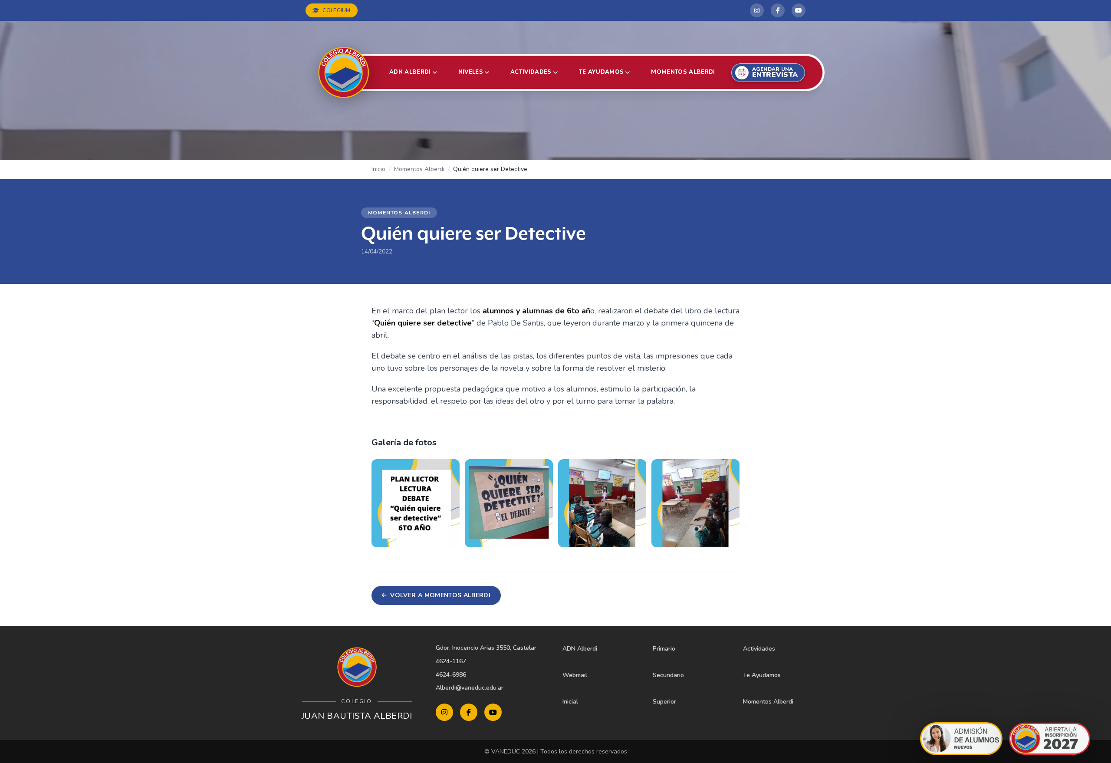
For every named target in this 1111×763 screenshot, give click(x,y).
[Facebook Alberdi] (778, 10)
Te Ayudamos (762, 675)
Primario (664, 649)
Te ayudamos (601, 72)
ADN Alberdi (410, 72)
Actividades (531, 72)
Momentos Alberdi (683, 72)
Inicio (378, 169)
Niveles (470, 72)
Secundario (668, 675)
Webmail (574, 675)
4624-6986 (451, 675)
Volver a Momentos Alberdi (440, 595)
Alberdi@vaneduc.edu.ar (469, 688)
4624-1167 (451, 661)
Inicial (570, 701)
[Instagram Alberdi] (757, 10)
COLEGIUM (336, 10)
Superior (664, 701)
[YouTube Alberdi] (798, 10)
